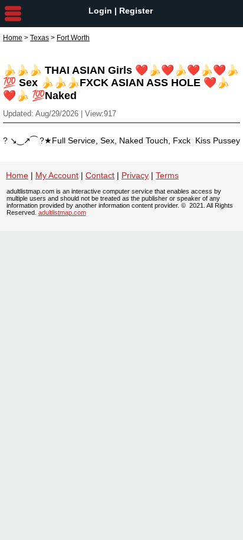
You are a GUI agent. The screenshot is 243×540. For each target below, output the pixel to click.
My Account (56, 175)
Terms (167, 175)
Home (12, 38)
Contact (100, 175)
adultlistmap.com (62, 212)
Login (100, 10)
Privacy (135, 175)
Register (136, 10)
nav (13, 13)
